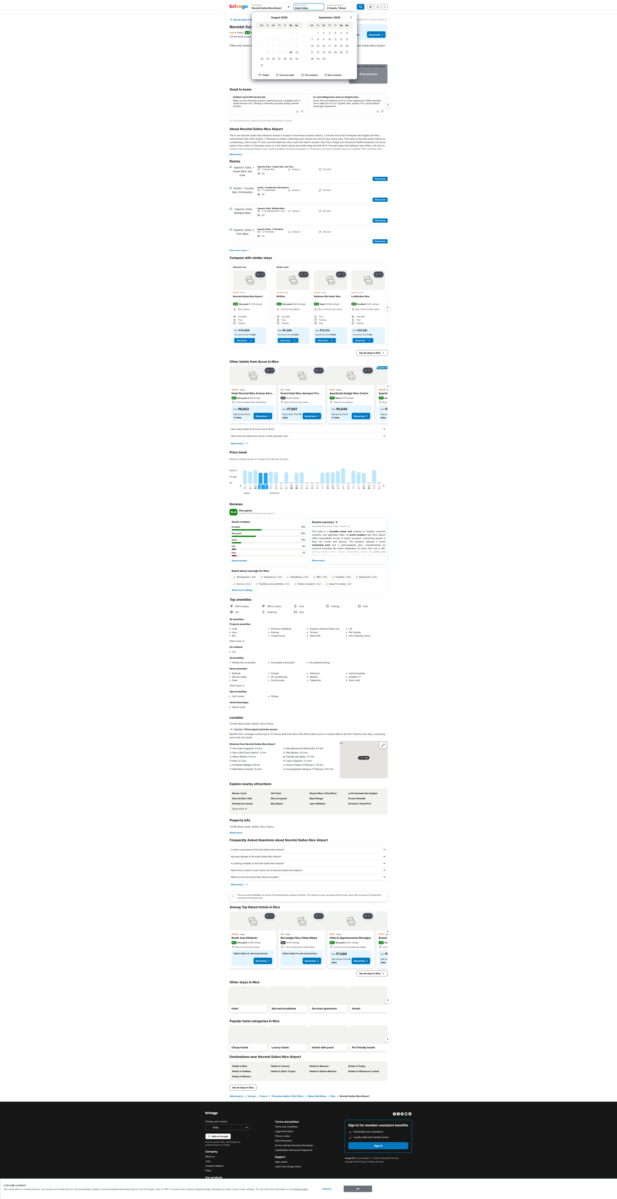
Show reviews (239, 560)
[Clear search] (288, 7)
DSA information (283, 1140)
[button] (271, 6)
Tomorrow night (286, 75)
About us (210, 1156)
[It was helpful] (297, 111)
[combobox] (271, 7)
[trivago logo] (239, 6)
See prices (374, 34)
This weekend (311, 75)
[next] (351, 17)
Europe (252, 1096)
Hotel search (236, 1096)
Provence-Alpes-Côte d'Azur (288, 1096)
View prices (380, 179)
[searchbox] (271, 8)
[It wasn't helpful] (302, 111)
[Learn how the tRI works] (273, 513)
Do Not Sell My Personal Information (294, 1145)
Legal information (284, 1131)
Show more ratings (242, 590)
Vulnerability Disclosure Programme (293, 1150)
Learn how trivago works (288, 1166)
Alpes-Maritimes (317, 1096)
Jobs (208, 1161)
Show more (236, 154)
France (263, 1096)
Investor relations (214, 1165)
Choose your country (216, 1121)
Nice (333, 1096)
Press (208, 1170)
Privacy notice (282, 1136)
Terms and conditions (286, 1126)
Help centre (281, 1161)
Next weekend (334, 75)
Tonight (265, 75)
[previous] (240, 486)
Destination (257, 5)
